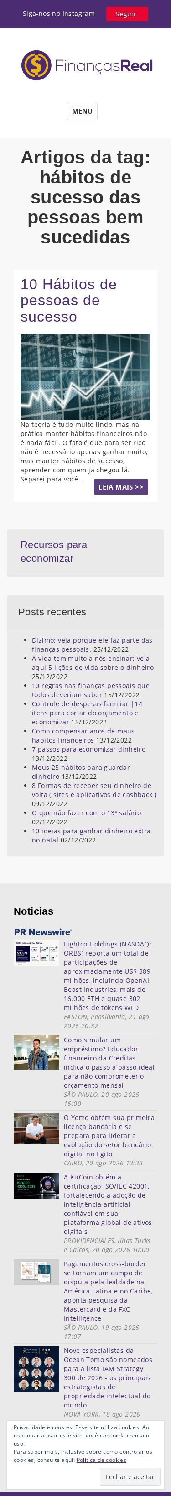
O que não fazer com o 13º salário (86, 812)
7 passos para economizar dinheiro (88, 749)
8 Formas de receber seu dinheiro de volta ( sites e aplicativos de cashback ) (94, 790)
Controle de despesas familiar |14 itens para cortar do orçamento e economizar (87, 712)
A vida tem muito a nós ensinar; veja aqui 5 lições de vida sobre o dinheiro (93, 663)
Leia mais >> (121, 486)
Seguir (126, 14)
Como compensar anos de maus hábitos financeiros (83, 735)
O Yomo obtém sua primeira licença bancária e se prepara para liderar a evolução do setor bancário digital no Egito (109, 1135)
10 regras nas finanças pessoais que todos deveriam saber (91, 690)
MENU (82, 110)
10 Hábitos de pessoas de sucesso (69, 300)
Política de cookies (102, 1460)
